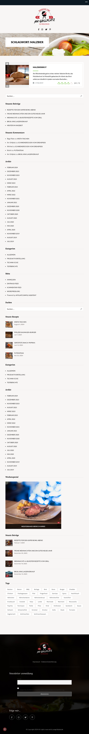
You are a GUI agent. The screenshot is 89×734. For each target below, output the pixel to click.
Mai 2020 (10, 226)
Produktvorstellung (16, 258)
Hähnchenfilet (54, 598)
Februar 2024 (12, 167)
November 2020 (13, 210)
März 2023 (11, 183)
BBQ (27, 589)
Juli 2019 (10, 241)
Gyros (64, 593)
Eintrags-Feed (13, 283)
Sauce (79, 606)
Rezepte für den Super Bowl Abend (21, 110)
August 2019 (12, 237)
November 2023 (13, 175)
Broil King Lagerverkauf (17, 121)
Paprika (10, 606)
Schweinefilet (22, 610)
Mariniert (61, 602)
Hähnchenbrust (39, 598)
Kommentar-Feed (14, 287)
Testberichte (12, 266)
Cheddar (72, 589)
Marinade (50, 602)
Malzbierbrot (40, 67)
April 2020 (11, 230)
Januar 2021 (12, 202)
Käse (31, 602)
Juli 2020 (10, 222)
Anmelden (11, 280)
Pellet (31, 606)
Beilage (36, 589)
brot (45, 589)
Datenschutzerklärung (48, 662)
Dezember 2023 (13, 171)
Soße (54, 610)
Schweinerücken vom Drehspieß (32, 142)
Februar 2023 (12, 187)
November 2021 (13, 198)
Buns (53, 589)
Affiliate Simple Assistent (26, 295)
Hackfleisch (75, 593)
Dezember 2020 (13, 206)
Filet (33, 593)
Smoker (44, 610)
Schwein (10, 610)
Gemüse (55, 593)
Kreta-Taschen (23, 139)
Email (19, 679)
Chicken (10, 593)
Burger (62, 589)
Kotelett (22, 602)
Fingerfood (43, 593)
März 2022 (11, 195)
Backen (9, 589)
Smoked (34, 610)
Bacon (19, 589)
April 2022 (11, 191)
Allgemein (11, 255)
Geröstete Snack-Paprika (24, 343)
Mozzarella (73, 602)
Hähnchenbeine (24, 598)
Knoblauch (11, 602)
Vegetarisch (11, 614)
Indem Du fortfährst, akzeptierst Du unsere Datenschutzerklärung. (42, 690)
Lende (40, 602)
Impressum (36, 662)
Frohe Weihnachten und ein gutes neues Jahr (26, 114)
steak (62, 610)
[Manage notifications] (5, 729)
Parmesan (20, 606)
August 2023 (12, 179)
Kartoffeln (67, 598)
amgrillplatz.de (58, 729)
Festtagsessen (22, 593)
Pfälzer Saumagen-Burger (25, 332)
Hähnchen (10, 598)
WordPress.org (13, 291)
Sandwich (69, 606)
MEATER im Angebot (15, 125)
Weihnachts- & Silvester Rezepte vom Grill (24, 117)
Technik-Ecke (12, 262)
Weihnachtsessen (40, 614)
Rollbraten (57, 606)
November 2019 (13, 234)
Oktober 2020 (12, 214)
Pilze (39, 606)
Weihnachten (24, 614)
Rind (47, 606)
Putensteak (19, 150)
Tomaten (72, 610)
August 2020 (12, 218)
